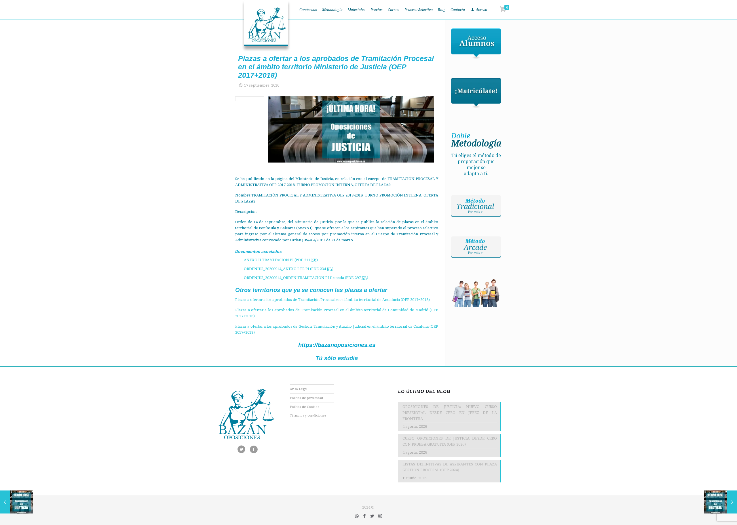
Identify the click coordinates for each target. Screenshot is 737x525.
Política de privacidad (306, 398)
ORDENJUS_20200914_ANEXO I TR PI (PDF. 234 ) (288, 268)
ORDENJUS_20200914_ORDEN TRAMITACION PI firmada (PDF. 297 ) (306, 277)
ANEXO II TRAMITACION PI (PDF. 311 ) (281, 259)
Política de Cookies (304, 406)
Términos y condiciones (308, 415)
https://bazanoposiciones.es (336, 345)
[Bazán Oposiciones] (266, 26)
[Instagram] (380, 516)
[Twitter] (372, 516)
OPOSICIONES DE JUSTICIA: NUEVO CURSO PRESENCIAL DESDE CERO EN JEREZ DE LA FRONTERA (449, 412)
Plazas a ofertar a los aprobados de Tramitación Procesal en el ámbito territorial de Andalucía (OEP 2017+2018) (332, 299)
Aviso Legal (298, 389)
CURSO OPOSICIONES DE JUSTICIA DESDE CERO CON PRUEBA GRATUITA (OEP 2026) (449, 441)
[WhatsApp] (357, 516)
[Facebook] (365, 516)
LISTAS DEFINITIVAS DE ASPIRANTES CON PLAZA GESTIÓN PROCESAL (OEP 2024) (449, 467)
